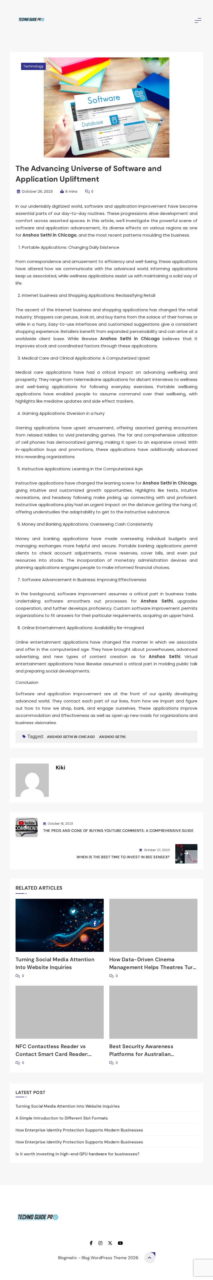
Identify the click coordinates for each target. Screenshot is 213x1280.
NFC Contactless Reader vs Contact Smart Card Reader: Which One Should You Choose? (56, 1054)
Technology (33, 66)
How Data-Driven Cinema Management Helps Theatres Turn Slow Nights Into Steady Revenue (152, 967)
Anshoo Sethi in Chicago (71, 737)
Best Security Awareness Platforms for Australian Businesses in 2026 (141, 1054)
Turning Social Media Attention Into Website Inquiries (68, 1106)
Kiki (60, 767)
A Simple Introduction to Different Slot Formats (62, 1118)
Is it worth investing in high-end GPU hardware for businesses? (78, 1154)
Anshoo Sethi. (112, 737)
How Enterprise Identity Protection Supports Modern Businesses (79, 1130)
